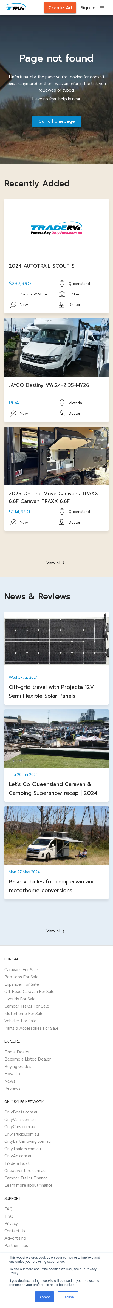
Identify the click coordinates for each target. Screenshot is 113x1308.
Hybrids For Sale (20, 999)
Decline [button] (68, 1296)
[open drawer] (102, 7)
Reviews (12, 1088)
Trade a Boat (17, 1163)
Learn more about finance (28, 1185)
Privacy (11, 1223)
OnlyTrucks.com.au (21, 1134)
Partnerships (16, 1245)
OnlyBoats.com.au (21, 1112)
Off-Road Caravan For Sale (29, 991)
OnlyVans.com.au (20, 1119)
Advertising (15, 1238)
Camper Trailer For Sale (26, 1006)
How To (12, 1074)
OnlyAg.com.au (18, 1156)
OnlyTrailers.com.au (22, 1149)
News (9, 1081)
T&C (8, 1216)
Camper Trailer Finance (26, 1178)
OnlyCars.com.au (19, 1126)
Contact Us (14, 1231)
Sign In (88, 7)
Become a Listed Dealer (27, 1059)
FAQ (8, 1209)
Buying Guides (17, 1066)
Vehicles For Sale (20, 1021)
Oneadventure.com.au (25, 1170)
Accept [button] (44, 1296)
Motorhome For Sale (24, 1013)
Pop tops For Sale (21, 977)
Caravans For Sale (21, 970)
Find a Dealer (17, 1052)
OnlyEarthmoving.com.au (27, 1141)
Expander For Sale (21, 984)
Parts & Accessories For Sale (31, 1028)
